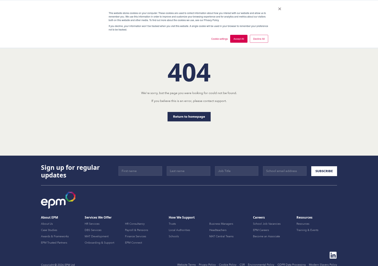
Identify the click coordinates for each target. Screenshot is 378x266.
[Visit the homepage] (58, 200)
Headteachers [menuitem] (217, 230)
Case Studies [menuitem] (49, 230)
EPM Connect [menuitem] (133, 243)
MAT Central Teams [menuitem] (221, 236)
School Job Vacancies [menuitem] (267, 224)
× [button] (279, 7)
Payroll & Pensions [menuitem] (136, 230)
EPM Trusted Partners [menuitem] (54, 243)
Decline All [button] (259, 38)
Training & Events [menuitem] (307, 230)
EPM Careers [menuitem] (261, 230)
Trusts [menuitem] (172, 224)
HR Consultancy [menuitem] (135, 224)
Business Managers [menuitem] (221, 224)
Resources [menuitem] (302, 224)
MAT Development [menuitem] (96, 236)
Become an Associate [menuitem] (266, 236)
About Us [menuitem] (47, 224)
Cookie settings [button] (219, 38)
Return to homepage (189, 117)
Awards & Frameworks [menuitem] (55, 236)
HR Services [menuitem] (92, 224)
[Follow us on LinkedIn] (333, 255)
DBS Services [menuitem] (93, 230)
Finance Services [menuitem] (135, 236)
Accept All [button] (238, 38)
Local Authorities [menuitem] (179, 230)
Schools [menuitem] (174, 236)
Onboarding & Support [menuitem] (99, 243)
